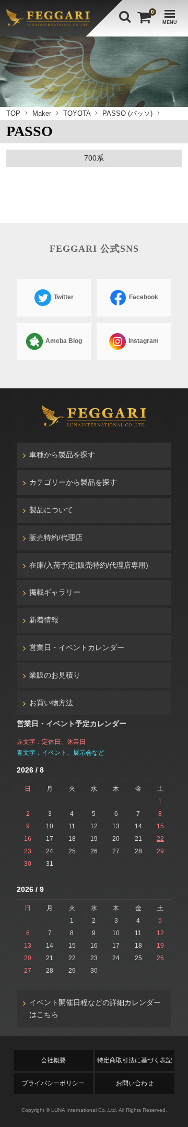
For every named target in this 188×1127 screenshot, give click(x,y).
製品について (51, 510)
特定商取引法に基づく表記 (134, 1060)
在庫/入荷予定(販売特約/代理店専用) (88, 565)
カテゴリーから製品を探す (73, 482)
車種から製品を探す (62, 454)
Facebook (142, 297)
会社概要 (53, 1060)
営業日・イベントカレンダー (76, 647)
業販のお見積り (54, 675)
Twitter (63, 297)
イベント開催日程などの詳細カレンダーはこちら (95, 1008)
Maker (41, 113)
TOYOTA (77, 113)
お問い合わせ (135, 1083)
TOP (13, 113)
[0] (143, 17)
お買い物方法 (51, 703)
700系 (94, 158)
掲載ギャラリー (54, 592)
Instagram (143, 341)
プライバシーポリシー (53, 1083)
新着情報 (43, 620)
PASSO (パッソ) (127, 113)
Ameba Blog (63, 341)
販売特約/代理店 (56, 537)
